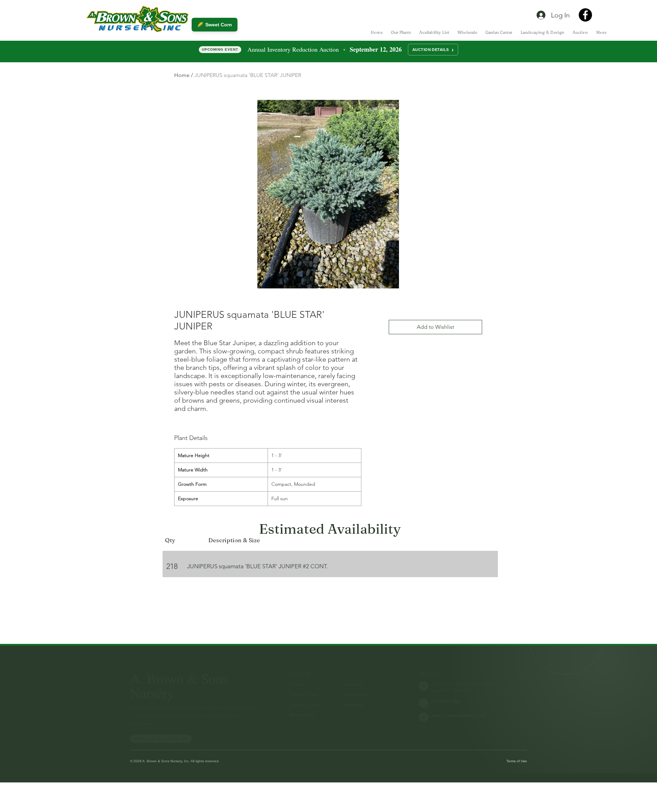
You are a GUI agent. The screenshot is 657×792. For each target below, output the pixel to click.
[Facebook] (585, 15)
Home (182, 75)
